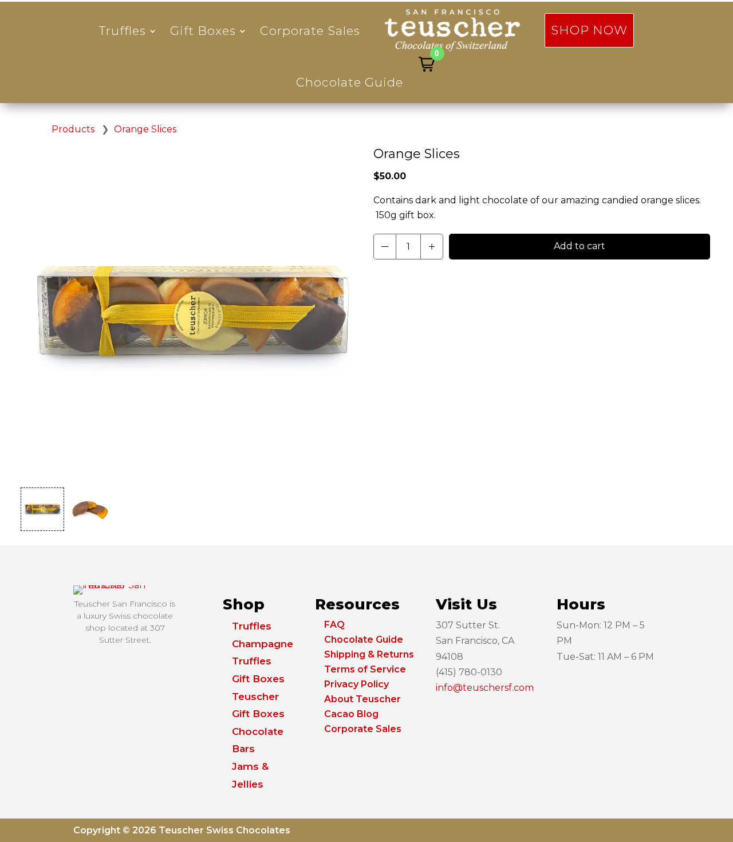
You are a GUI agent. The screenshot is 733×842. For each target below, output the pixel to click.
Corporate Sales (310, 30)
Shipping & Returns (369, 654)
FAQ (334, 624)
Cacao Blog (351, 714)
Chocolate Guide (349, 82)
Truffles (122, 30)
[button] (427, 64)
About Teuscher (362, 699)
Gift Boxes (203, 30)
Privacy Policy (356, 684)
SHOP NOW (589, 30)
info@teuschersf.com (485, 687)
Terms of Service (365, 669)
